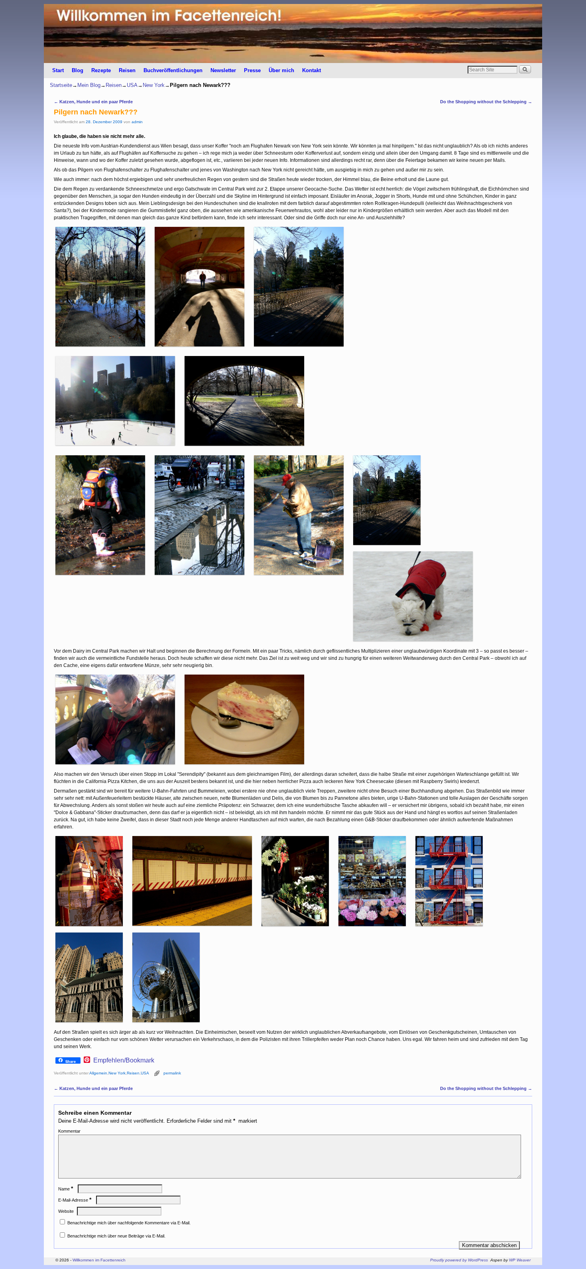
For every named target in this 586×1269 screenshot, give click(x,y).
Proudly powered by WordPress (459, 1260)
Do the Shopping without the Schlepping (486, 101)
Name (65, 1188)
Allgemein (98, 1073)
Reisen (127, 70)
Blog (77, 70)
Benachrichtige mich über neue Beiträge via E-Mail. (116, 1236)
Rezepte (101, 70)
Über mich (281, 70)
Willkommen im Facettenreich (99, 1260)
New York (154, 85)
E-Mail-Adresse (74, 1200)
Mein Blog (88, 85)
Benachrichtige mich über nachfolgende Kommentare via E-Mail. (129, 1222)
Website (66, 1211)
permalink (172, 1073)
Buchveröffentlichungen (173, 70)
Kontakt (311, 70)
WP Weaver (520, 1260)
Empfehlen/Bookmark (123, 1060)
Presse (252, 70)
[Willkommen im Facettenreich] (293, 33)
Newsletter (223, 70)
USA (132, 85)
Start (58, 70)
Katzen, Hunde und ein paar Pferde (93, 101)
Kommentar (69, 1131)
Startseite (61, 85)
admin (137, 122)
